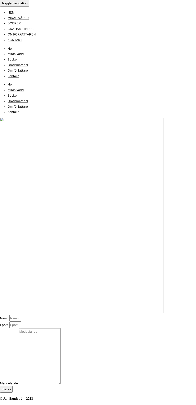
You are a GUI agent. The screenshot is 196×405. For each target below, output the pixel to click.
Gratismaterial (21, 29)
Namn (4, 318)
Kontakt (15, 40)
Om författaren (22, 34)
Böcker (14, 23)
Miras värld (18, 18)
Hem (11, 12)
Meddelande (9, 383)
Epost (4, 325)
